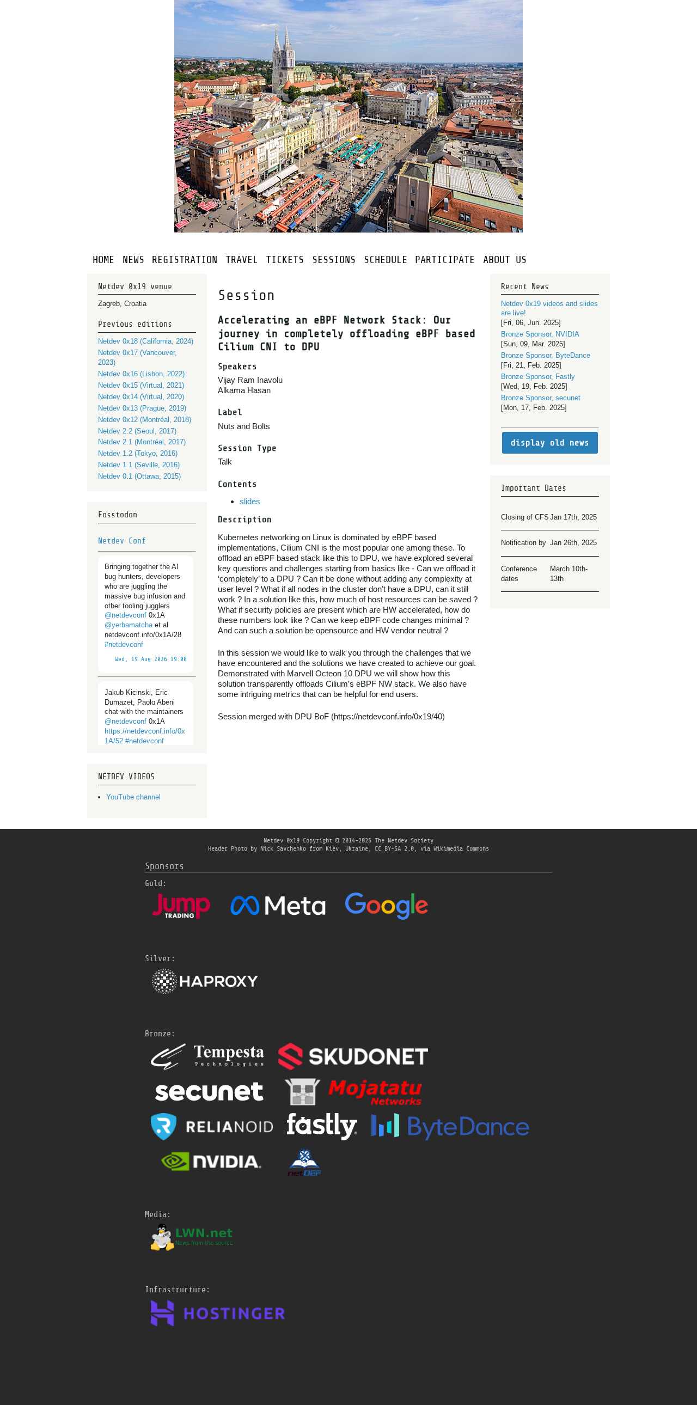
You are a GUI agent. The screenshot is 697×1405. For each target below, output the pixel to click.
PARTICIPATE (445, 259)
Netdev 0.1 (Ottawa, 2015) (139, 476)
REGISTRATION (184, 259)
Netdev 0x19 (281, 840)
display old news (550, 443)
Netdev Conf (122, 540)
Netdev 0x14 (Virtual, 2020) (141, 397)
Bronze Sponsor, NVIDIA (540, 334)
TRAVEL (241, 259)
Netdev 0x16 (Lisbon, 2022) (141, 374)
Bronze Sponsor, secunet (540, 398)
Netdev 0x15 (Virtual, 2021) (141, 385)
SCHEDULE (385, 259)
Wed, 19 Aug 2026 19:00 (151, 659)
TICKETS (285, 259)
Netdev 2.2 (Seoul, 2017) (137, 431)
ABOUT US (505, 259)
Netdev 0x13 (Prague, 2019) (142, 408)
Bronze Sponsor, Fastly (538, 376)
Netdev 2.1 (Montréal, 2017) (142, 442)
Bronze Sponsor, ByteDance (545, 355)
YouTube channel (133, 797)
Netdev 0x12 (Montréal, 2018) (144, 420)
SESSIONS (334, 259)
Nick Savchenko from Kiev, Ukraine (314, 848)
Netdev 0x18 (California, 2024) (145, 341)
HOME (103, 259)
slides (250, 501)
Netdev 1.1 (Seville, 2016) (139, 465)
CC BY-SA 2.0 (394, 848)
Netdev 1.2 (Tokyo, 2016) (138, 453)
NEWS (133, 259)
